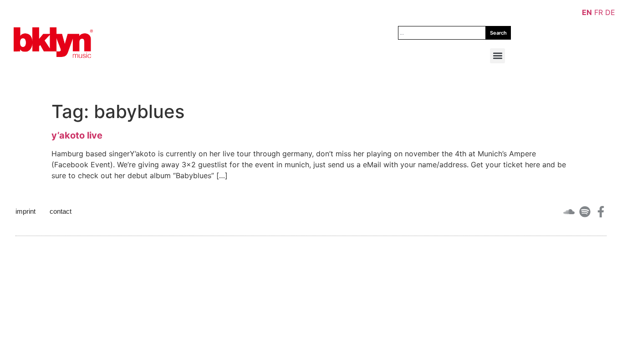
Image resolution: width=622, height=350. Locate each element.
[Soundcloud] (569, 211)
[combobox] (442, 33)
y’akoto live (76, 135)
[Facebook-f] (601, 211)
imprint (25, 211)
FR (598, 12)
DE (610, 12)
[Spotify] (585, 211)
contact (60, 211)
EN (587, 12)
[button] (497, 55)
